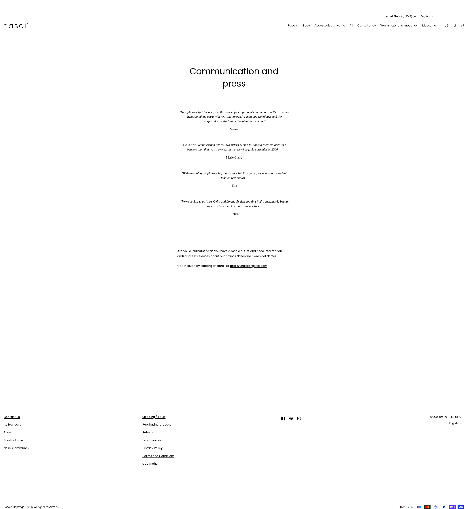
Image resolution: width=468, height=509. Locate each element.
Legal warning (152, 440)
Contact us (12, 417)
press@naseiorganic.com (248, 266)
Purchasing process (156, 424)
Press (8, 432)
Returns (148, 432)
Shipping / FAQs (153, 417)
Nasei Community (16, 448)
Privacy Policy (152, 448)
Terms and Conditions (158, 456)
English (425, 16)
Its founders (12, 424)
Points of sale (13, 440)
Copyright (149, 464)
